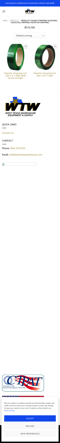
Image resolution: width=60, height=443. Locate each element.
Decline (30, 426)
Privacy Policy (9, 410)
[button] (3, 11)
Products (14, 20)
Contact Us (8, 132)
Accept (30, 418)
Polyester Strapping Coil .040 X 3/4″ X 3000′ (44, 74)
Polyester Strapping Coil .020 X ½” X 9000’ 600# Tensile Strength (15, 75)
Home (5, 20)
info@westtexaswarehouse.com (25, 154)
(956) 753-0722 (17, 148)
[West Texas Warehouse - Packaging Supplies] (30, 11)
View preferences (30, 433)
